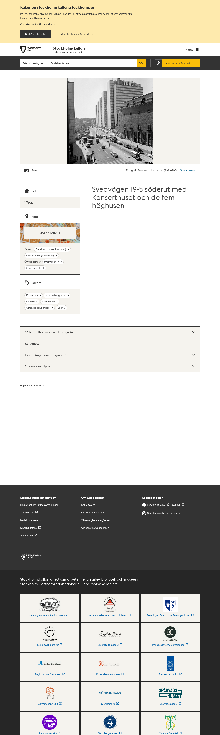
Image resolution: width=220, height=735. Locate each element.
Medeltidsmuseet (29, 520)
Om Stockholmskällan (92, 512)
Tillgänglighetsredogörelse (95, 520)
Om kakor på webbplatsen (95, 528)
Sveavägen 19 (34, 267)
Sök (141, 63)
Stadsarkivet (26, 535)
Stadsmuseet (188, 170)
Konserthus (32, 295)
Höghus (30, 301)
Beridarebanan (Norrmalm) (51, 249)
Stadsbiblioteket (28, 528)
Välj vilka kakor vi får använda (77, 34)
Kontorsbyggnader (56, 295)
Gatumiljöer (48, 301)
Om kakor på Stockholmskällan (36, 24)
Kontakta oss (88, 505)
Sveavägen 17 (51, 261)
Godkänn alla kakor (36, 34)
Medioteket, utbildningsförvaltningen (39, 505)
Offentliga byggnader (38, 307)
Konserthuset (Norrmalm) (40, 255)
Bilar (60, 307)
